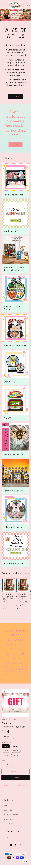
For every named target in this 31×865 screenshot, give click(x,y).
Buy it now (15, 777)
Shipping (4, 739)
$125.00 (16, 755)
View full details (22, 785)
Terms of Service (8, 824)
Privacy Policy (8, 810)
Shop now (15, 145)
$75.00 (6, 755)
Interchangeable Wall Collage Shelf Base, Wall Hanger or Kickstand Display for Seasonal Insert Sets (7, 600)
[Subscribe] (25, 837)
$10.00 (6, 746)
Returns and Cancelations (11, 815)
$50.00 (6, 751)
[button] (2, 5)
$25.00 (15, 746)
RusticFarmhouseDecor (13, 861)
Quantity (4, 760)
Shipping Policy (8, 819)
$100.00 (16, 751)
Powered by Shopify (22, 861)
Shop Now (15, 96)
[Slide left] (11, 615)
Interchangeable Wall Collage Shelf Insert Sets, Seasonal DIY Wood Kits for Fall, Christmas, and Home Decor (22, 600)
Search (5, 805)
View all (26, 573)
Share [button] (6, 785)
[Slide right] (20, 615)
